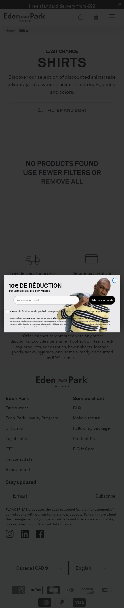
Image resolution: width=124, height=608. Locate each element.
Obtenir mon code (102, 300)
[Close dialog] (114, 280)
